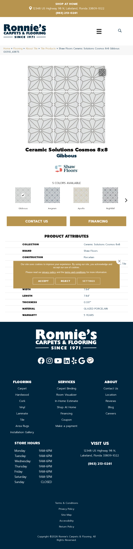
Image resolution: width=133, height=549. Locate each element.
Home (6, 48)
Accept (43, 281)
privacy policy (49, 272)
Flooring (18, 48)
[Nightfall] (110, 195)
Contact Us (36, 221)
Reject (65, 281)
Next (126, 195)
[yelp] (74, 361)
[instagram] (49, 361)
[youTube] (58, 361)
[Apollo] (81, 195)
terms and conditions (75, 272)
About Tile (32, 48)
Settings (88, 281)
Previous (6, 195)
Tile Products (48, 48)
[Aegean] (52, 195)
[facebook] (41, 361)
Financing (98, 221)
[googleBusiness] (81, 361)
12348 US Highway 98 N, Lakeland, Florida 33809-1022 (68, 8)
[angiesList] (90, 361)
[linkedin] (67, 361)
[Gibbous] (23, 195)
